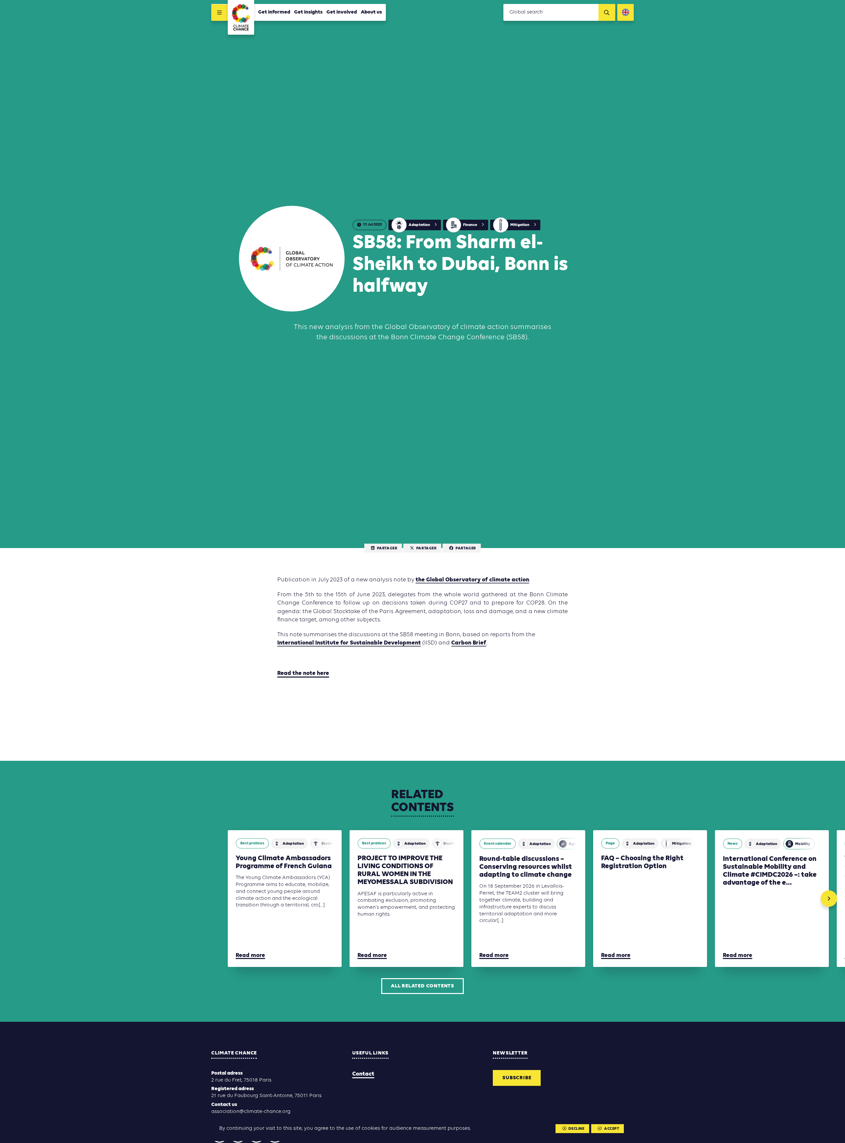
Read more (250, 955)
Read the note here (303, 673)
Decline (576, 1128)
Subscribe (516, 1078)
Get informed (274, 12)
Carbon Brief (468, 643)
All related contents (422, 986)
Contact (363, 1074)
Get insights (308, 12)
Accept (611, 1128)
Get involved (341, 12)
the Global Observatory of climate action (472, 579)
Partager (387, 548)
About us (371, 12)
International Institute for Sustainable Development (349, 643)
